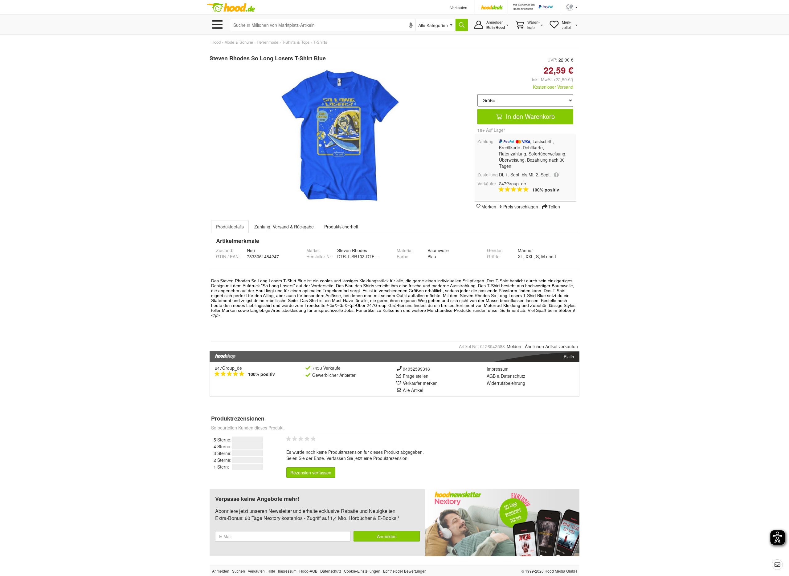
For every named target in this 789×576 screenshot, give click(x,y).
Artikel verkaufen (551, 346)
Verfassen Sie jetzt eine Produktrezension (366, 458)
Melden (514, 346)
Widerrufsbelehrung (506, 383)
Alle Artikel (413, 390)
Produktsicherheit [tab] (341, 227)
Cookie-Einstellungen (362, 571)
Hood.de (230, 7)
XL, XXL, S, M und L (537, 256)
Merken (488, 206)
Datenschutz (513, 376)
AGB (491, 376)
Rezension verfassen (310, 472)
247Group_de (228, 368)
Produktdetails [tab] (230, 227)
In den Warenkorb (529, 116)
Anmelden (387, 536)
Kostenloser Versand (553, 87)
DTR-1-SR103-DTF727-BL (363, 256)
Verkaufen (458, 7)
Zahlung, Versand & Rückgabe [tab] (284, 227)
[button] (572, 6)
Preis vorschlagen (520, 206)
